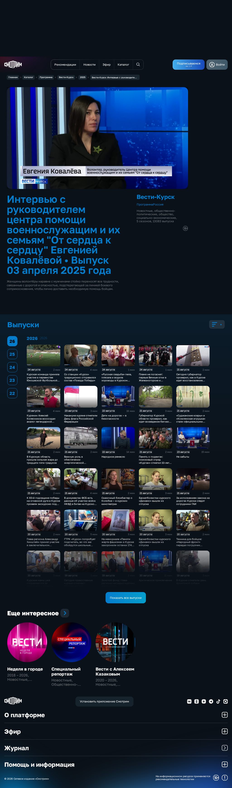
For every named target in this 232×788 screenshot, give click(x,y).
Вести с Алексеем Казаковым (115, 671)
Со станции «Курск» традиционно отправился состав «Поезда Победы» (80, 377)
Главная (13, 77)
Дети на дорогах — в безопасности (114, 417)
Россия (158, 204)
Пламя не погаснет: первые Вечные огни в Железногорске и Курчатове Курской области (152, 380)
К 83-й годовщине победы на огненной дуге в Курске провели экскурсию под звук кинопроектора (43, 502)
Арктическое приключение (155, 580)
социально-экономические (156, 218)
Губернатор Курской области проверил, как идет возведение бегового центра (155, 420)
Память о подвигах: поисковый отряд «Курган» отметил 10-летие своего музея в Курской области (155, 462)
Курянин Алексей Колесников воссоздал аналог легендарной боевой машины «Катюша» (43, 420)
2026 (43, 338)
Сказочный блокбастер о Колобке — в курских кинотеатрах (117, 500)
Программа (46, 77)
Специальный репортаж (66, 671)
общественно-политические (156, 212)
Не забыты (182, 456)
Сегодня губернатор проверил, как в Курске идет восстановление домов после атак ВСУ (190, 379)
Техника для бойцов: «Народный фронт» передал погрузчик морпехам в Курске (189, 543)
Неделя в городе (25, 668)
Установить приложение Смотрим (104, 701)
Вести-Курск (66, 77)
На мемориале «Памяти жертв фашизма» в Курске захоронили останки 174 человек (118, 543)
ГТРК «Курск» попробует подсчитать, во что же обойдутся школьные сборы (79, 543)
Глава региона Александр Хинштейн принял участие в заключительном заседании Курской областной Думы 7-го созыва (43, 546)
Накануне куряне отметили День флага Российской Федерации (80, 418)
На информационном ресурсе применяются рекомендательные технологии (183, 778)
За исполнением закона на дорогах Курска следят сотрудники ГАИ (193, 500)
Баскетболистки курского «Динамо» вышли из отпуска (155, 500)
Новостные (145, 211)
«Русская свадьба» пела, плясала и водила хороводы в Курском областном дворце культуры (117, 380)
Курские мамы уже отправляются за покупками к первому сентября (40, 585)
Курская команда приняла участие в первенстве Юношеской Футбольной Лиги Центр (43, 379)
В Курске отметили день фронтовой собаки (191, 582)
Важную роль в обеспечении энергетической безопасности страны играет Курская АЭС (77, 462)
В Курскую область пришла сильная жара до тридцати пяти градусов (42, 459)
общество (166, 214)
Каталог (28, 77)
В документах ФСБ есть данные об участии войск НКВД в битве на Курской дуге (80, 502)
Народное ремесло (113, 456)
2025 (82, 77)
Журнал (16, 748)
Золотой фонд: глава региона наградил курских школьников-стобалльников (118, 585)
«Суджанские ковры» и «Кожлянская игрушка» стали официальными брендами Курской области (190, 421)
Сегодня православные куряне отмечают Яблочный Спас (78, 583)
